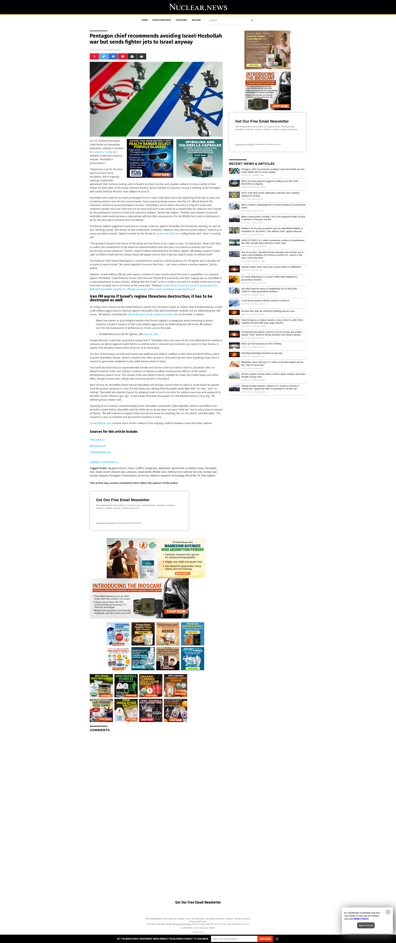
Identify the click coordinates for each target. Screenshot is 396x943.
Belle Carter (114, 49)
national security (192, 471)
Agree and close (366, 925)
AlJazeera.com (98, 445)
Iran (92, 471)
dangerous (151, 468)
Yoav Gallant (208, 475)
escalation (191, 468)
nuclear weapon (99, 475)
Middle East (159, 471)
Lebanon (132, 471)
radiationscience (162, 20)
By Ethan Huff (258, 199)
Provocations (129, 475)
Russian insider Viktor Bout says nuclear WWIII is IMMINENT (271, 267)
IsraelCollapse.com (100, 423)
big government (117, 468)
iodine (144, 20)
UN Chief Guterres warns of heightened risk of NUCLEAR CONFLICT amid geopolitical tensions (269, 290)
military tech (174, 471)
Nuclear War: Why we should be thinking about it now (267, 311)
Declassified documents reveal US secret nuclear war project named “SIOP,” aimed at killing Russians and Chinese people (271, 333)
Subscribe (265, 938)
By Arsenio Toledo (259, 326)
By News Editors (259, 261)
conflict (139, 468)
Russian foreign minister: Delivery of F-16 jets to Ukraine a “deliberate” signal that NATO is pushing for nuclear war (270, 387)
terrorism (143, 475)
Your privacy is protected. (105, 523)
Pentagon (114, 475)
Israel (99, 471)
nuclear (196, 20)
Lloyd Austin (145, 471)
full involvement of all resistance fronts (150, 314)
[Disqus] (156, 773)
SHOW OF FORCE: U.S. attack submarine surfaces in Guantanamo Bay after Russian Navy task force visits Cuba (272, 241)
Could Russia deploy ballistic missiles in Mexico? (265, 300)
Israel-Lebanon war (114, 471)
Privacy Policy (198, 932)
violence (154, 475)
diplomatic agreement (171, 468)
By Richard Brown (259, 187)
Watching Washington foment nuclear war (261, 353)
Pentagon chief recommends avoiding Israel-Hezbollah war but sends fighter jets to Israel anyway (272, 170)
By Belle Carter (258, 175)
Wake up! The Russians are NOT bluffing (261, 343)
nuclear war (210, 471)
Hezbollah (210, 468)
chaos (130, 468)
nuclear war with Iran (168, 233)
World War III (192, 475)
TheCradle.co (97, 439)
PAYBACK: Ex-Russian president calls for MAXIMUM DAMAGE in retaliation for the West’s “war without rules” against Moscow (272, 230)
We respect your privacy (182, 924)
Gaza (201, 468)
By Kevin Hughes (259, 380)
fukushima (181, 20)
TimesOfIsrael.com (100, 452)
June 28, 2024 (151, 334)
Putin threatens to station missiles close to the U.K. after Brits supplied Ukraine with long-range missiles (272, 321)
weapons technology (172, 475)
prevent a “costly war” (105, 152)
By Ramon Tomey (259, 392)
